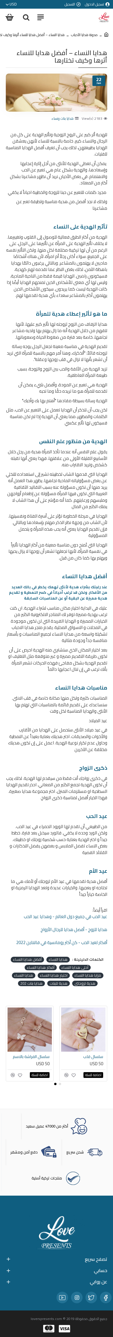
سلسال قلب (93, 1056)
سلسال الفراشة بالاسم (31, 1056)
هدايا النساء (58, 960)
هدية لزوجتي (84, 983)
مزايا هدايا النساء (87, 975)
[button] (60, 1084)
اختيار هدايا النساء (54, 975)
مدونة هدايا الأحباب (84, 35)
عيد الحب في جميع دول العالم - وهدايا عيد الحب (65, 916)
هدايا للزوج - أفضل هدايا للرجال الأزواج (74, 929)
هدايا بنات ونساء (63, 118)
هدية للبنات (59, 983)
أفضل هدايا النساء (27, 960)
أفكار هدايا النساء (40, 968)
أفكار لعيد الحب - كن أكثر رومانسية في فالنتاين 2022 (61, 942)
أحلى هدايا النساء (74, 968)
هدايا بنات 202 (31, 983)
